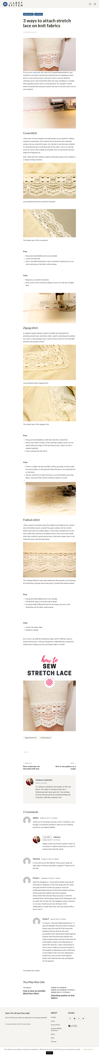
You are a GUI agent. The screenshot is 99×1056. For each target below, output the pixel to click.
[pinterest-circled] (83, 1019)
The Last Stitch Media (11, 1024)
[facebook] (79, 1019)
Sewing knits (28, 14)
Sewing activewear (58, 987)
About (53, 1034)
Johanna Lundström (43, 780)
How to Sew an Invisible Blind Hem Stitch (34, 992)
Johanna (56, 837)
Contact (53, 1017)
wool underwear (35, 72)
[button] (95, 4)
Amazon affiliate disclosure (56, 1029)
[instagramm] (70, 1019)
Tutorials (38, 14)
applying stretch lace (30, 737)
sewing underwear (46, 737)
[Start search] (90, 4)
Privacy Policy (55, 1025)
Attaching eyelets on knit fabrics (62, 996)
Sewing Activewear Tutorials (63, 990)
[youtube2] (74, 1019)
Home (53, 1021)
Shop (52, 1038)
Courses (53, 1041)
